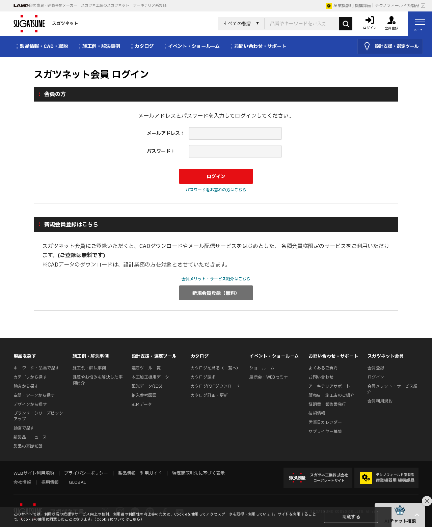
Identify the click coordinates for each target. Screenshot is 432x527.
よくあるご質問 (323, 368)
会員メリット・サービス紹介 (392, 389)
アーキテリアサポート (329, 386)
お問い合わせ (320, 377)
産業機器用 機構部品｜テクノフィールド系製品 (376, 6)
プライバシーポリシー (86, 473)
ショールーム (261, 368)
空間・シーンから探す (34, 395)
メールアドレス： (166, 133)
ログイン (376, 377)
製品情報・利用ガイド (140, 473)
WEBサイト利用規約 (34, 473)
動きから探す (26, 386)
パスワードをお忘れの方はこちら (216, 190)
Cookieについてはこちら (118, 519)
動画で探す (24, 428)
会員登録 (376, 368)
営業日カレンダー (325, 422)
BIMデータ (142, 404)
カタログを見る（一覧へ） (216, 368)
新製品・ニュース (30, 437)
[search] (345, 23)
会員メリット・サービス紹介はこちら (216, 279)
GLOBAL (77, 482)
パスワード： (161, 151)
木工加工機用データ (150, 377)
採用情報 (50, 482)
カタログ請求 (203, 377)
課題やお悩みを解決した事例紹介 (98, 380)
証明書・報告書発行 (327, 404)
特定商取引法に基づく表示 (198, 473)
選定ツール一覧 (146, 368)
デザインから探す (30, 404)
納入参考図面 (144, 395)
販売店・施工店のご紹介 (331, 395)
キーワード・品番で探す (36, 368)
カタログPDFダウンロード (215, 386)
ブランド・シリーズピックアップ (38, 416)
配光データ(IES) (147, 386)
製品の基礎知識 (28, 446)
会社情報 (22, 482)
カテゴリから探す (30, 377)
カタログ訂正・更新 (209, 395)
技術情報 (316, 413)
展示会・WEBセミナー (270, 377)
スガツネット (65, 23)
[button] (400, 515)
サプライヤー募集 (325, 431)
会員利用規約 (380, 401)
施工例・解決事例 (89, 368)
